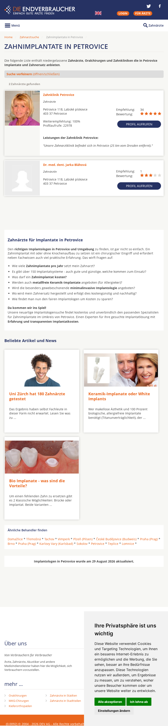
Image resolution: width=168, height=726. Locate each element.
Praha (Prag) (149, 539)
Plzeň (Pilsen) (83, 539)
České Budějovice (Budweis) (116, 539)
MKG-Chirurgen (19, 701)
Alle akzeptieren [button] (110, 702)
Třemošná (33, 539)
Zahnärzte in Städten (63, 695)
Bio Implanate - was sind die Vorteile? (37, 483)
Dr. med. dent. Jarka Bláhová (64, 165)
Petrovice (97, 544)
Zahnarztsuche (29, 37)
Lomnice (128, 544)
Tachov (49, 539)
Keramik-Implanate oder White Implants (119, 396)
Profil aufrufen (139, 124)
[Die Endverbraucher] (40, 10)
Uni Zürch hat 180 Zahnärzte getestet (37, 396)
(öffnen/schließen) (33, 74)
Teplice (113, 544)
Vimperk (64, 539)
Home (8, 37)
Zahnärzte (156, 25)
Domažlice (15, 539)
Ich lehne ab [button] (139, 702)
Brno (11, 544)
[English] (98, 13)
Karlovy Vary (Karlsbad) (56, 544)
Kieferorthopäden (20, 706)
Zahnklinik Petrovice (58, 95)
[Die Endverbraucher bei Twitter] (149, 6)
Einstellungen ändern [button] (114, 710)
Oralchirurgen (18, 695)
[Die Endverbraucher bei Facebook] (160, 6)
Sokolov (82, 544)
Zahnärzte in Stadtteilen (65, 701)
